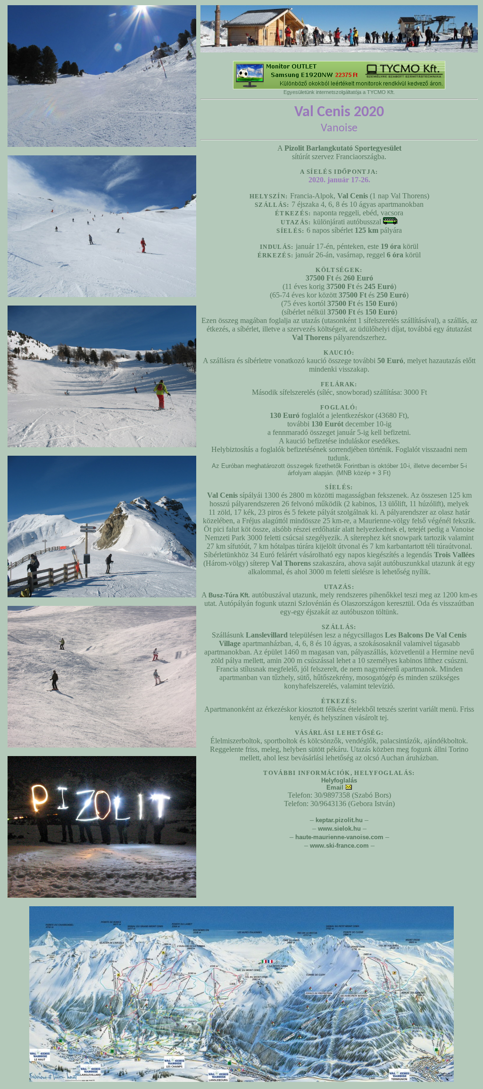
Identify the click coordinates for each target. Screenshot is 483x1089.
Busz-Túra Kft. (229, 595)
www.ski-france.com (339, 845)
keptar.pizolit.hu (339, 820)
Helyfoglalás (339, 780)
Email (335, 787)
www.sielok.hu (339, 828)
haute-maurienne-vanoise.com (339, 837)
